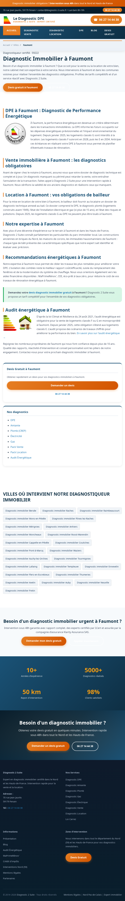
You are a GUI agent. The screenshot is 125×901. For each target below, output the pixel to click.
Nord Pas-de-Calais (92, 894)
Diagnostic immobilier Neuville (93, 582)
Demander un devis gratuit (48, 746)
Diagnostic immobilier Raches (58, 510)
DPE (81, 30)
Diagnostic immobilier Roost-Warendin (68, 534)
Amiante (15, 425)
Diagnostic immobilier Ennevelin (102, 566)
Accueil (12, 30)
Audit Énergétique (21, 457)
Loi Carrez (71, 819)
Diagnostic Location (56, 32)
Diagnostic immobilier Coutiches (72, 542)
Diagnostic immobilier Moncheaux (23, 534)
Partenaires (9, 878)
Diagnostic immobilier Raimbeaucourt (99, 510)
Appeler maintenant (86, 641)
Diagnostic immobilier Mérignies (22, 526)
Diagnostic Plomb (75, 790)
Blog (94, 30)
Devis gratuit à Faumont (23, 87)
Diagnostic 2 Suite (26, 894)
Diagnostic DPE (74, 779)
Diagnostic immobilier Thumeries (73, 574)
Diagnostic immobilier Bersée (20, 510)
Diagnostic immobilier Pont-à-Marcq (24, 550)
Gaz (13, 441)
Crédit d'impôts (11, 861)
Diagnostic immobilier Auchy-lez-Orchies (26, 558)
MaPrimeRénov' (11, 855)
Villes (16, 45)
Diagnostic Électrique (77, 802)
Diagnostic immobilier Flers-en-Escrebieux (27, 574)
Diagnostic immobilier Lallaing (21, 566)
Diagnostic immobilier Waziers (65, 550)
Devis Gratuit (109, 32)
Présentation (9, 838)
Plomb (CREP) (18, 430)
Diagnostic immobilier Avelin (20, 582)
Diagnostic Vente (31, 32)
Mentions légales (12, 872)
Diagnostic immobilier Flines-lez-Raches (72, 518)
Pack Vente (17, 447)
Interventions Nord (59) (15, 867)
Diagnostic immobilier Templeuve (61, 566)
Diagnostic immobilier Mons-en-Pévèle (25, 518)
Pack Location (19, 452)
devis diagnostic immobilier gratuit (50, 292)
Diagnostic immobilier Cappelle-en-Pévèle (27, 542)
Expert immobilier (113, 894)
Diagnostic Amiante (76, 785)
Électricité (16, 436)
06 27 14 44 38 (112, 10)
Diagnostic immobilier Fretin (20, 590)
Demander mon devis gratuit (43, 640)
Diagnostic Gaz (73, 796)
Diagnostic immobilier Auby (56, 582)
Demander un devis (62, 385)
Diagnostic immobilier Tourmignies (72, 558)
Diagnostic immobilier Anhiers (61, 526)
